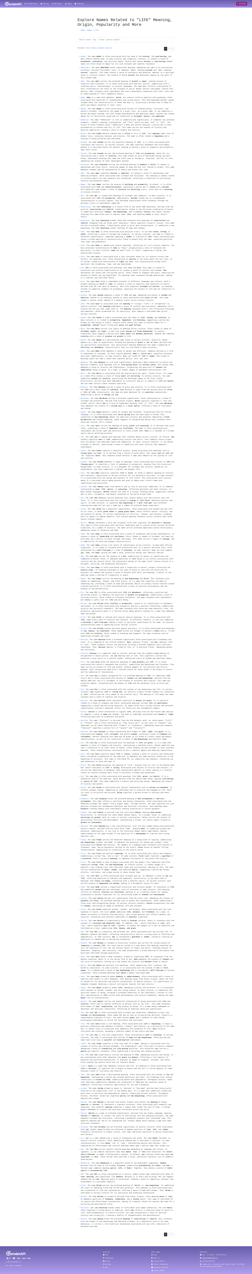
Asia (83, 257)
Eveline (84, 720)
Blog (69, 4)
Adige (83, 109)
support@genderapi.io (210, 1258)
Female (94, 48)
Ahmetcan (85, 120)
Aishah (84, 142)
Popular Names (158, 1270)
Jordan (84, 1088)
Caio (83, 426)
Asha (83, 245)
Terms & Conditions (160, 1264)
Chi (82, 498)
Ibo (82, 1013)
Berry (83, 373)
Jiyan (83, 1066)
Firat (83, 854)
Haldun (84, 943)
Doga (83, 567)
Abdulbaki (85, 68)
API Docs (57, 4)
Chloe (83, 509)
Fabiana (84, 826)
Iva (82, 1055)
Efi (82, 592)
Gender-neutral (105, 48)
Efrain (84, 604)
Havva (83, 965)
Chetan (84, 487)
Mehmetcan (85, 1163)
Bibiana (84, 387)
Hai (82, 932)
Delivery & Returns (160, 1267)
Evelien (84, 700)
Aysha (83, 318)
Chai (83, 473)
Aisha (83, 134)
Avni (83, 281)
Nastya (84, 1219)
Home (83, 30)
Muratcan (85, 1208)
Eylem (83, 787)
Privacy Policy (158, 1261)
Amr (82, 196)
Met (82, 1174)
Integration (32, 4)
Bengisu (84, 362)
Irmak (83, 1044)
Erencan (84, 653)
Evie (83, 754)
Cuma (83, 534)
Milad (83, 1185)
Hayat (83, 988)
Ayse (83, 304)
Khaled (84, 1102)
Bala (83, 329)
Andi (83, 232)
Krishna (84, 1127)
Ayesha (84, 295)
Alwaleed (85, 165)
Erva (83, 662)
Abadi (83, 56)
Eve (82, 689)
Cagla (83, 412)
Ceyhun (84, 462)
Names (89, 30)
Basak (83, 340)
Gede (83, 887)
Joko (83, 1075)
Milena (84, 1196)
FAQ (105, 1267)
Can (82, 437)
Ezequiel (85, 799)
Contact (80, 4)
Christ (84, 523)
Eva (82, 676)
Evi (82, 743)
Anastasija (86, 207)
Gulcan (84, 921)
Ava (82, 268)
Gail (83, 876)
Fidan (83, 840)
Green (83, 909)
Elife (83, 617)
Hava (83, 957)
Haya (83, 977)
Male (88, 48)
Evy (82, 776)
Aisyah (84, 153)
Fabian (84, 812)
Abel (83, 81)
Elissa (84, 628)
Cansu (83, 451)
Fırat (83, 862)
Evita (83, 765)
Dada (83, 545)
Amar (83, 173)
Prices (45, 4)
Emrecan (84, 640)
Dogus (83, 579)
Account (242, 4)
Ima (82, 1035)
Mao (82, 1149)
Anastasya (85, 220)
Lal (82, 1138)
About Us (156, 1258)
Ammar (83, 184)
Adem (83, 97)
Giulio (84, 898)
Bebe (83, 351)
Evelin (84, 712)
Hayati (84, 1001)
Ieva (83, 1024)
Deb (82, 556)
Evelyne (84, 732)
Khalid (84, 1113)
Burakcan (85, 398)
